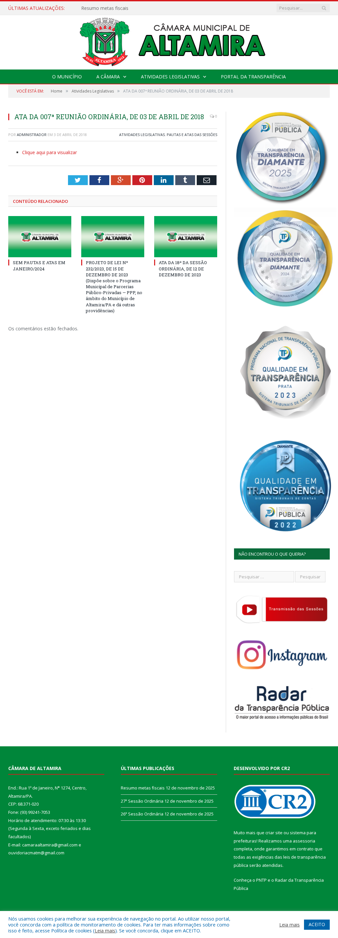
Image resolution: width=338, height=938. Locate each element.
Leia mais (105, 930)
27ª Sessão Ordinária (103, 8)
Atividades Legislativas (170, 76)
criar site (274, 833)
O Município (67, 76)
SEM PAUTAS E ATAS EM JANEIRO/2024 (39, 265)
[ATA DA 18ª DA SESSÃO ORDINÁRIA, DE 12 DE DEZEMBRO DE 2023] (185, 236)
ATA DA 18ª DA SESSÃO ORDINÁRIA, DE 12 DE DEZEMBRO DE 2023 (183, 268)
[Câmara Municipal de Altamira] (169, 40)
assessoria (304, 841)
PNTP (261, 880)
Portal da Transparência (253, 76)
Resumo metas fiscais (143, 788)
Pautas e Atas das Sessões (192, 134)
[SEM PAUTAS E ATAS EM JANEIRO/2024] (39, 236)
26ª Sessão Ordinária (142, 814)
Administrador (32, 134)
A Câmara (108, 76)
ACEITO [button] (317, 924)
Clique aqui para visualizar (49, 152)
